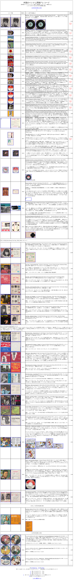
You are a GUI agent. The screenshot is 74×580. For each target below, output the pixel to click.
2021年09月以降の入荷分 (37, 7)
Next (39, 567)
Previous (35, 567)
